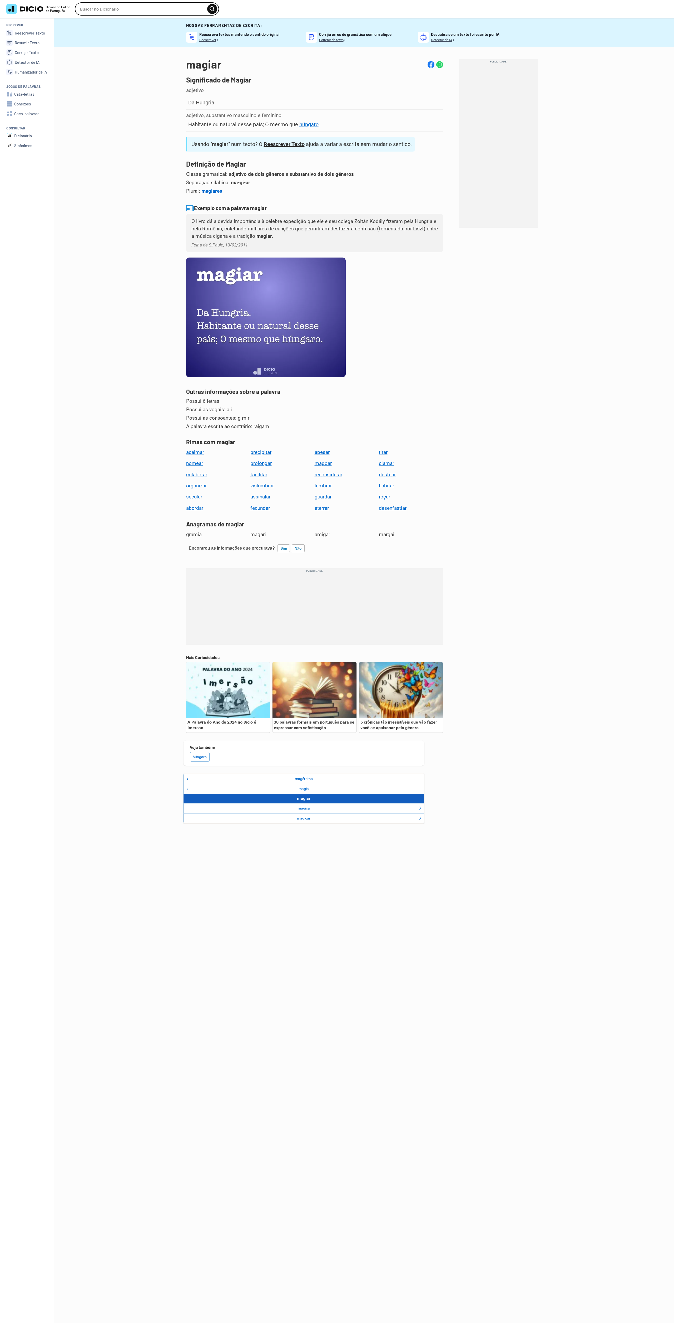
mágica (304, 808)
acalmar (195, 452)
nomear (194, 463)
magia (304, 789)
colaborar (196, 475)
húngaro (309, 124)
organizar (196, 486)
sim (283, 548)
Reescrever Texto (284, 144)
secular (194, 497)
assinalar (260, 497)
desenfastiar (393, 508)
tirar (383, 452)
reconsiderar (328, 475)
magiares (211, 191)
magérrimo (304, 779)
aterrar (322, 508)
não (298, 548)
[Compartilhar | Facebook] (431, 64)
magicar (303, 818)
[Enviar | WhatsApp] (439, 64)
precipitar (260, 452)
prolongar (261, 463)
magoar (323, 463)
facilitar (258, 475)
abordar (194, 508)
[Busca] (212, 9)
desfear (387, 475)
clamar (386, 463)
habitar (386, 486)
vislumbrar (262, 486)
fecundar (260, 508)
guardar (323, 497)
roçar (384, 497)
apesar (322, 452)
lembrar (323, 486)
